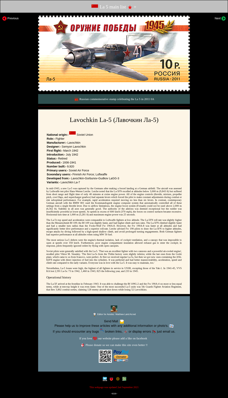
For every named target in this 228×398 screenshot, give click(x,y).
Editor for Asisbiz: (116, 314)
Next (218, 18)
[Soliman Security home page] (111, 379)
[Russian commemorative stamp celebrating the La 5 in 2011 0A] (114, 53)
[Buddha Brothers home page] (117, 379)
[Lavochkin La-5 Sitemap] (104, 379)
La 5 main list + (117, 7)
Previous (13, 18)
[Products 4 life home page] (124, 379)
